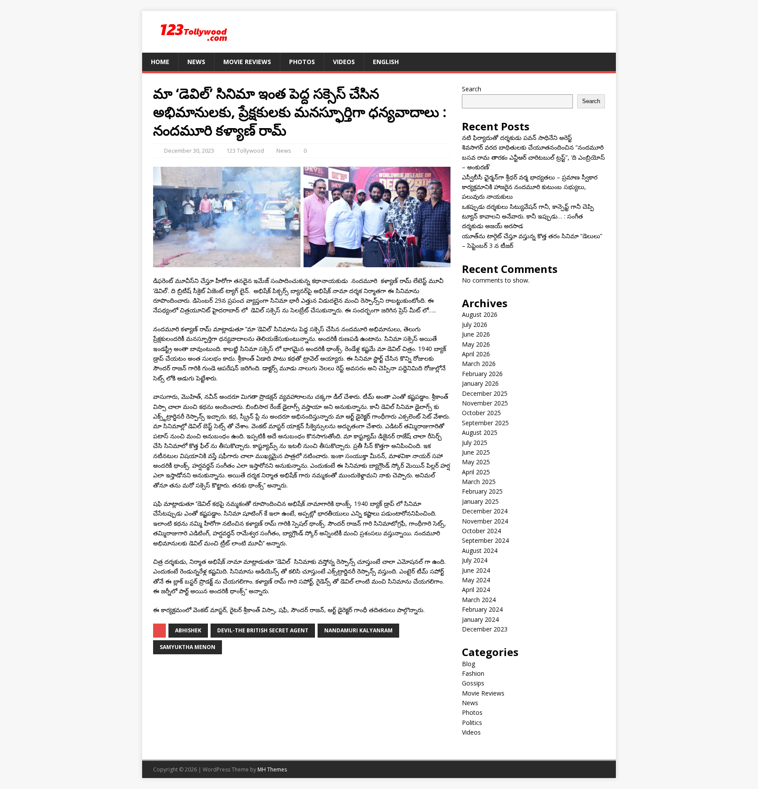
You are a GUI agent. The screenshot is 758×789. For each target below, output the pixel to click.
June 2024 (476, 570)
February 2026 (482, 373)
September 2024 (485, 540)
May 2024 (476, 580)
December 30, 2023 (189, 150)
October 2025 (481, 413)
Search (471, 89)
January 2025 (480, 501)
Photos (302, 61)
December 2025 (485, 393)
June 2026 (476, 334)
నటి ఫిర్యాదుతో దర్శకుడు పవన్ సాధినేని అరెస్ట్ (517, 137)
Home (160, 61)
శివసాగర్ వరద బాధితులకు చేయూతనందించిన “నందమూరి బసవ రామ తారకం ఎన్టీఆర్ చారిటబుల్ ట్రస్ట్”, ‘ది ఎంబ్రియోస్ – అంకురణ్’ (533, 157)
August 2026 (479, 314)
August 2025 (479, 432)
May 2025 (476, 462)
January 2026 (480, 383)
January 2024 (480, 619)
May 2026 (476, 344)
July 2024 (474, 560)
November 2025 (485, 403)
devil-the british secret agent (262, 630)
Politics (472, 722)
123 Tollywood (245, 150)
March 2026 (479, 363)
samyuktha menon (187, 647)
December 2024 (485, 511)
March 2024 (479, 599)
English (386, 61)
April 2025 (476, 472)
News (196, 61)
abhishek (188, 630)
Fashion (473, 673)
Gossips (473, 683)
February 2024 (482, 609)
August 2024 (479, 550)
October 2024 (481, 531)
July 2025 (474, 442)
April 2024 (476, 589)
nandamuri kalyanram (358, 630)
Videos (344, 61)
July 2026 (474, 324)
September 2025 (485, 423)
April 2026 (476, 354)
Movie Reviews (247, 61)
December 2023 (485, 629)
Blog (468, 664)
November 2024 (485, 521)
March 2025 (479, 481)
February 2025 (482, 491)
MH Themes (272, 769)
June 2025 (476, 452)
